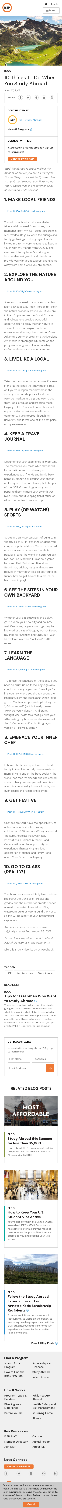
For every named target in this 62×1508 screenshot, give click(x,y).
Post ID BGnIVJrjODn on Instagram (25, 291)
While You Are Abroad (41, 1397)
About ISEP (39, 1446)
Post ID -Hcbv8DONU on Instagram (25, 811)
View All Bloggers (19, 129)
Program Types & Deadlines (15, 1397)
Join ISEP (10, 1446)
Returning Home (42, 1413)
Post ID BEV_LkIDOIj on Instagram (24, 526)
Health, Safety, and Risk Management (44, 1406)
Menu (52, 10)
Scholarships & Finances (41, 1365)
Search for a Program (12, 1365)
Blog (7, 71)
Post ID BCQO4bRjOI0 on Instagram (26, 669)
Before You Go (13, 1413)
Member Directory (16, 1441)
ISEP (9, 973)
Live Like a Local (25, 973)
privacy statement (24, 1498)
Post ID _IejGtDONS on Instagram (25, 883)
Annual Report (41, 1441)
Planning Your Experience (12, 1406)
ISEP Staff (10, 1436)
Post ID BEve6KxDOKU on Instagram (26, 211)
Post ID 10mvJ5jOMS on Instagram (25, 450)
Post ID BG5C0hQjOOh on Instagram (26, 370)
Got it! (31, 1504)
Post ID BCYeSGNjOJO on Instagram (26, 754)
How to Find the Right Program (14, 1373)
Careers (37, 1436)
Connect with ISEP (22, 158)
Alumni (36, 1418)
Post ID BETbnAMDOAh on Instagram (26, 606)
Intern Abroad (41, 1377)
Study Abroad (45, 973)
